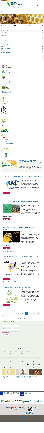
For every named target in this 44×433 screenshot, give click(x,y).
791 (34, 313)
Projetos (6, 141)
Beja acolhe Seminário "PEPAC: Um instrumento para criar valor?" (21, 201)
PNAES (6, 139)
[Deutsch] (3, 0)
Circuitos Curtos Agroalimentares (6, 56)
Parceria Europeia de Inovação (6, 52)
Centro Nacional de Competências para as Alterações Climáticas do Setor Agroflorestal (8, 377)
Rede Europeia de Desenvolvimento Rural (8, 54)
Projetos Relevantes (4, 50)
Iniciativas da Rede (4, 40)
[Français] (2, 0)
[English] (0, 0)
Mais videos (4, 383)
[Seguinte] (41, 172)
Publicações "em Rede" (5, 38)
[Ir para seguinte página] (7, 316)
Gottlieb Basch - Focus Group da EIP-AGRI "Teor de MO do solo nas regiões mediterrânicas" (22, 377)
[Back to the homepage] (14, 5)
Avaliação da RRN (4, 35)
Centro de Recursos (4, 44)
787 (18, 313)
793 (3, 315)
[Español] (8, 0)
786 (14, 313)
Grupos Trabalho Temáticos (5, 46)
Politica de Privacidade (22, 417)
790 (30, 313)
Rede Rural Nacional (4, 30)
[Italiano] (5, 0)
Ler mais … (6, 193)
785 (10, 313)
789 (26, 313)
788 (22, 313)
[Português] (6, 0)
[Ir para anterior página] (3, 313)
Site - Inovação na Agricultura (6, 42)
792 (38, 313)
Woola (27, 260)
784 (6, 313)
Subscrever (5, 334)
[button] (37, 5)
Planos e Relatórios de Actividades (7, 33)
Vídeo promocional (9, 143)
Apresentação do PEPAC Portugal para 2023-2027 (17, 287)
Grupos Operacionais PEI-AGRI (6, 48)
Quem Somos (3, 32)
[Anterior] (40, 172)
